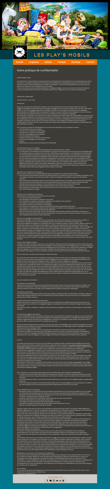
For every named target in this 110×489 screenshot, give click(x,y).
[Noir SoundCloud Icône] (57, 480)
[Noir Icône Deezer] (60, 480)
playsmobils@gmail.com (28, 473)
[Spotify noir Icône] (63, 480)
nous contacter (77, 362)
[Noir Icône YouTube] (50, 480)
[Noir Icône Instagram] (53, 480)
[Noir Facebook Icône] (47, 480)
